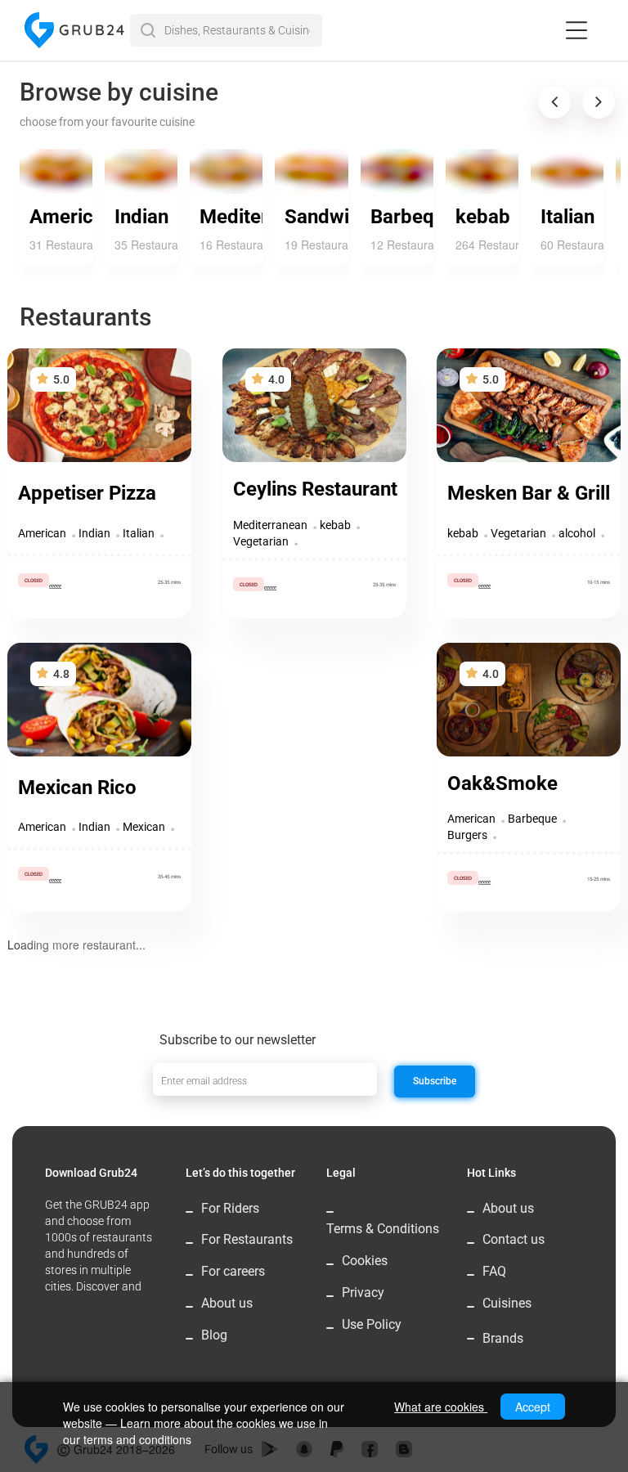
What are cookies (440, 1406)
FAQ (494, 1271)
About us (227, 1303)
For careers (233, 1271)
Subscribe (434, 1081)
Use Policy (371, 1324)
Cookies (365, 1260)
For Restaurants (247, 1239)
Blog (214, 1335)
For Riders (230, 1208)
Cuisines (507, 1303)
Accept (532, 1406)
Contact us (513, 1239)
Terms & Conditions (382, 1228)
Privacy (363, 1292)
